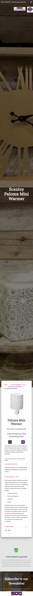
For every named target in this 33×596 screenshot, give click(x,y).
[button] (16, 463)
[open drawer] (31, 2)
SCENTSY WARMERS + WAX (18, 385)
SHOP (6, 385)
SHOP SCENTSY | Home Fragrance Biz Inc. (13, 2)
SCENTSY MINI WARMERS (14, 386)
